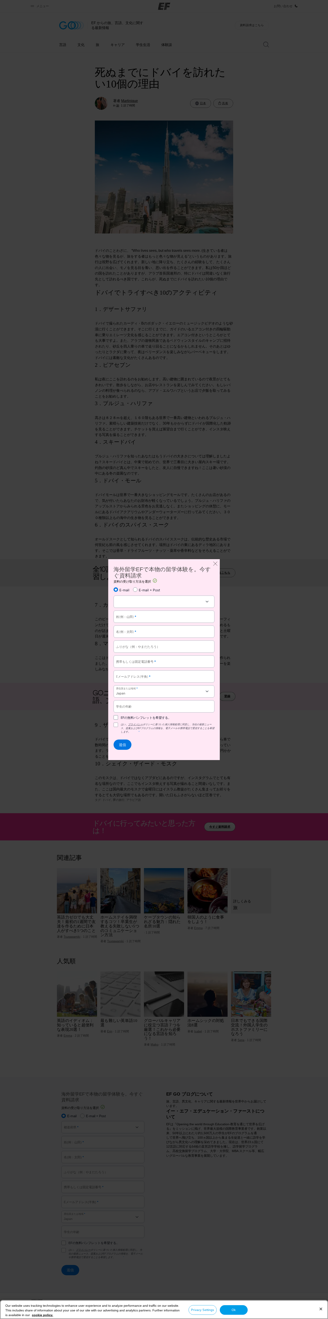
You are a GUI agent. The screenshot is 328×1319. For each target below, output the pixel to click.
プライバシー (135, 724)
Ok (234, 1310)
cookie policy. (42, 1315)
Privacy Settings (202, 1310)
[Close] (321, 1309)
